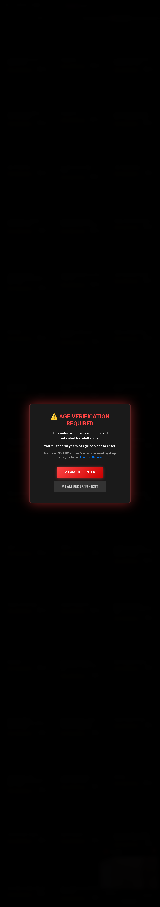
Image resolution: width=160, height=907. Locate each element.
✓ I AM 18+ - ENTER (80, 472)
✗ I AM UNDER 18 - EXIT (80, 486)
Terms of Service (91, 457)
